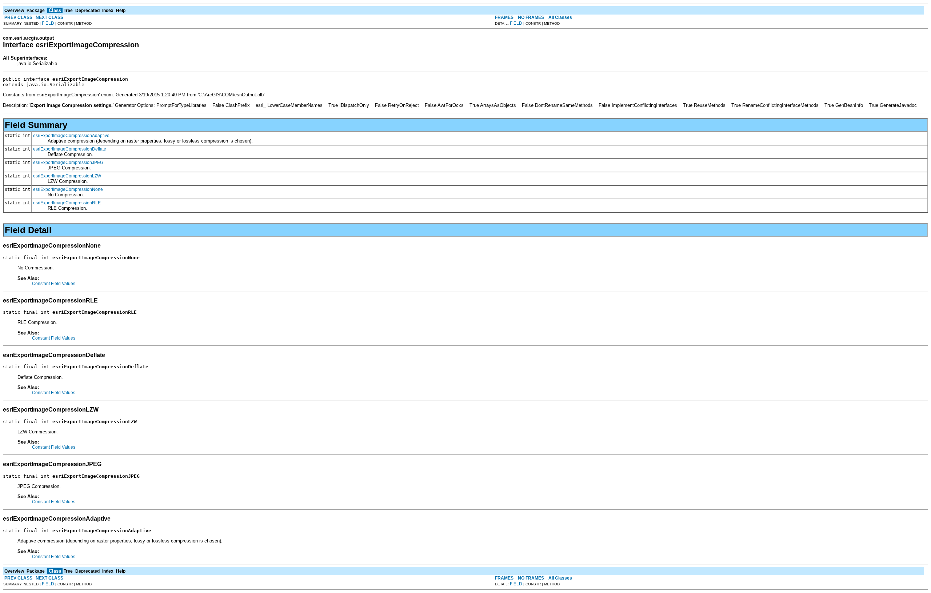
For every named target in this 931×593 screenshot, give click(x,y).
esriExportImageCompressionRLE (67, 202)
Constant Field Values (53, 283)
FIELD (48, 23)
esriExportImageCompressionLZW (67, 176)
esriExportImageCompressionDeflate (69, 149)
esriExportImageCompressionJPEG (68, 162)
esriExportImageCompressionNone (68, 189)
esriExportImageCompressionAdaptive (71, 135)
